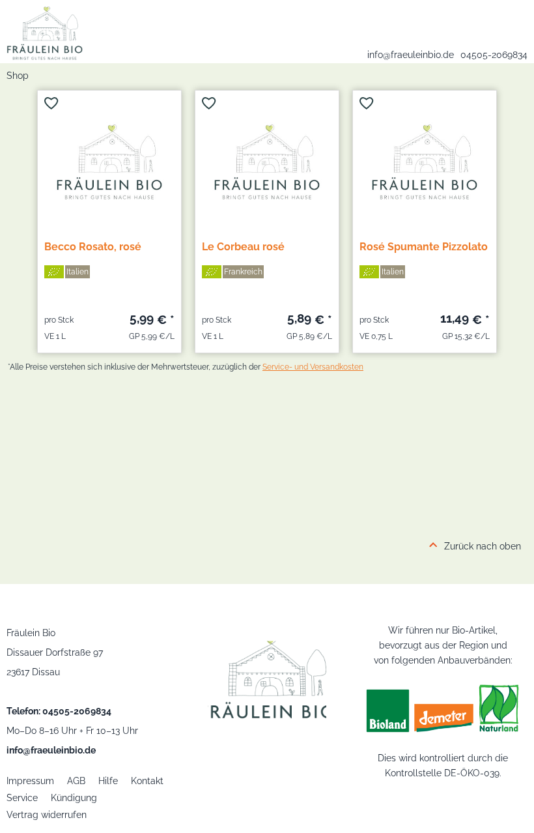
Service (22, 798)
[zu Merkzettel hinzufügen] (51, 103)
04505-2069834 (493, 55)
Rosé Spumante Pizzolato (423, 247)
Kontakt (147, 781)
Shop (18, 75)
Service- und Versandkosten (312, 367)
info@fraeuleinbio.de (410, 55)
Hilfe (108, 781)
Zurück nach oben (482, 546)
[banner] (41, 30)
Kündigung (74, 798)
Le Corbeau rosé (243, 247)
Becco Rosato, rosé (92, 247)
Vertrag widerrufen (47, 815)
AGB (76, 781)
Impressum (30, 781)
